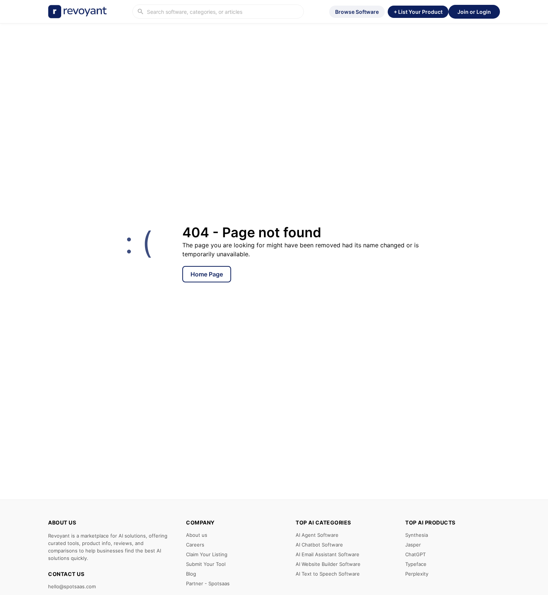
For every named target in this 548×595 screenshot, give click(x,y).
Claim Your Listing (206, 554)
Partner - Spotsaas (208, 583)
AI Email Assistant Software (327, 554)
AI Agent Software (317, 535)
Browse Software (357, 12)
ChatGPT (415, 554)
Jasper (413, 545)
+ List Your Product (418, 12)
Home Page (206, 274)
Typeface (415, 564)
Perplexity (416, 574)
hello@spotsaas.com (72, 586)
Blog (191, 574)
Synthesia (416, 535)
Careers (195, 545)
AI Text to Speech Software (328, 574)
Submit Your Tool (206, 564)
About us (196, 535)
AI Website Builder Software (328, 564)
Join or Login (474, 12)
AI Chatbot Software (319, 545)
